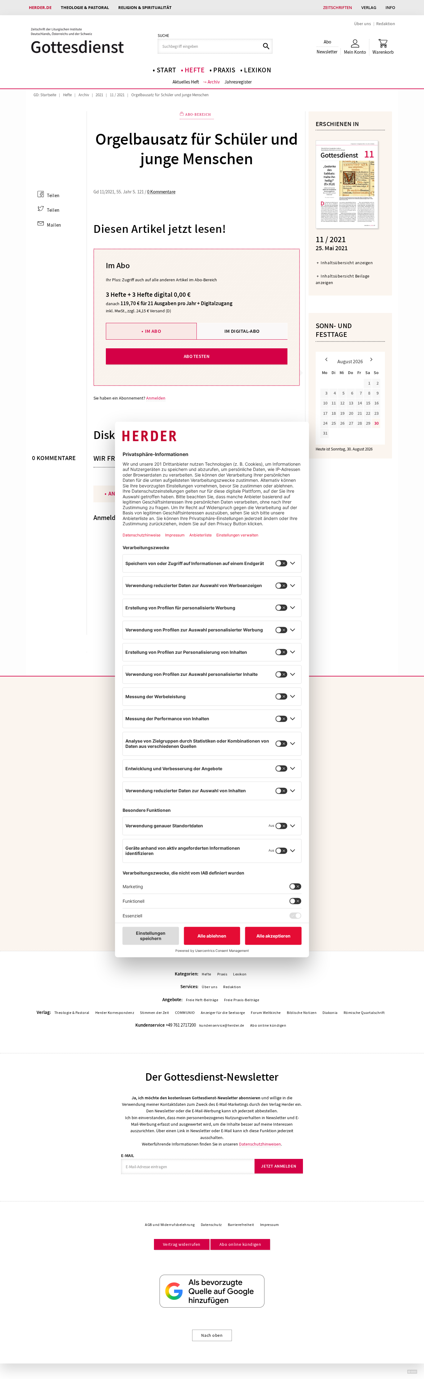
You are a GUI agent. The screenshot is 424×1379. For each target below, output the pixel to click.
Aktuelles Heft (186, 82)
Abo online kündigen (268, 1025)
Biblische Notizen (302, 1012)
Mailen (54, 225)
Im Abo (153, 331)
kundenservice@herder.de (221, 1025)
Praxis (224, 70)
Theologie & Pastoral (85, 7)
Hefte (195, 70)
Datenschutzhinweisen (260, 1144)
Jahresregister (238, 82)
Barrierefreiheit (241, 1224)
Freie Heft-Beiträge (202, 999)
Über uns (362, 23)
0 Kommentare (161, 192)
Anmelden (155, 398)
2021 (99, 95)
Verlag (368, 7)
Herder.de (40, 7)
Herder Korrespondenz (114, 1012)
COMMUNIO (185, 1012)
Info (390, 7)
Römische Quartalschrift (364, 1012)
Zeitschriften (337, 7)
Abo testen (197, 356)
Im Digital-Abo (241, 331)
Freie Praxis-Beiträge (241, 999)
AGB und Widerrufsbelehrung (170, 1224)
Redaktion (385, 23)
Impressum (269, 1224)
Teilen (53, 195)
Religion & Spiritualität (145, 7)
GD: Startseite (45, 95)
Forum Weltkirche (266, 1012)
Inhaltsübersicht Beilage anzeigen (343, 279)
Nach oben (212, 1335)
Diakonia (330, 1012)
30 (376, 423)
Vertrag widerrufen (182, 1244)
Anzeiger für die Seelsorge (223, 1012)
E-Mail (127, 1156)
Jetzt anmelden (278, 1166)
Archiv (214, 82)
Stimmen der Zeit (154, 1012)
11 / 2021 (117, 95)
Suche (163, 35)
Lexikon (257, 70)
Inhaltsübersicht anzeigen (347, 262)
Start (166, 70)
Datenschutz (211, 1224)
